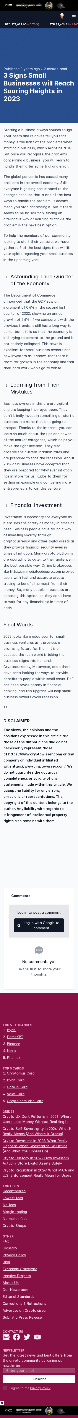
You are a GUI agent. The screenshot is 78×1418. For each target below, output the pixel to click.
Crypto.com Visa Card (25, 1101)
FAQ (6, 1241)
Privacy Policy (14, 1255)
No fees (9, 1205)
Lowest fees (13, 1198)
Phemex (13, 1057)
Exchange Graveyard (20, 1269)
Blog (6, 1262)
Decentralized (14, 1191)
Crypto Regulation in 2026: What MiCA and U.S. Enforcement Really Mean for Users (38, 1173)
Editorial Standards (18, 1296)
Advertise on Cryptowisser (25, 1310)
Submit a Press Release (22, 1317)
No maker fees (15, 1218)
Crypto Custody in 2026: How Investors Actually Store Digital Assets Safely (36, 1160)
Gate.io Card (17, 1087)
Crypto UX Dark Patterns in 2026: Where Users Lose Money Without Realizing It (37, 1119)
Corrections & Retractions (24, 1303)
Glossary (10, 1248)
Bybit (11, 1030)
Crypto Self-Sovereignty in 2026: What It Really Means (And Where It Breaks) (37, 1131)
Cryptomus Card (20, 1073)
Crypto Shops (14, 1225)
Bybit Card (15, 1080)
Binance (13, 1044)
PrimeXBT (15, 1037)
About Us (11, 1283)
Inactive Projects (17, 1276)
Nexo (11, 1051)
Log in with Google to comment (41, 925)
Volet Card (15, 1094)
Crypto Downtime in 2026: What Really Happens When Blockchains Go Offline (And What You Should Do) (35, 1146)
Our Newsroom (15, 1289)
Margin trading (15, 1212)
